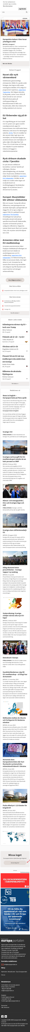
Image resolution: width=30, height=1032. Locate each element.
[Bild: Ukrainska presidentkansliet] (15, 28)
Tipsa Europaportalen (21, 971)
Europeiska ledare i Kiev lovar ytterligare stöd (15, 40)
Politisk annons (24, 872)
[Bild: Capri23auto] (15, 750)
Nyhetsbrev (4, 971)
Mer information (7, 6)
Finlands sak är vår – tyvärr (13, 337)
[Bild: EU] (15, 447)
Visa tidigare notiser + (15, 280)
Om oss (3, 975)
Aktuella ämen (11, 971)
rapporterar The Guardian (11, 214)
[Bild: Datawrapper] (15, 708)
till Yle (11, 133)
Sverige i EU (7, 309)
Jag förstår (22, 9)
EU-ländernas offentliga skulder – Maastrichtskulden (12, 301)
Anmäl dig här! (15, 863)
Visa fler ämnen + (15, 313)
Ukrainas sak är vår (10, 346)
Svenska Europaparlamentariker (12, 306)
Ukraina (10, 63)
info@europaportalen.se (10, 964)
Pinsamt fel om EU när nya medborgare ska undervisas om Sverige (13, 359)
